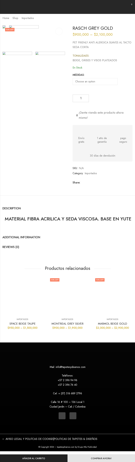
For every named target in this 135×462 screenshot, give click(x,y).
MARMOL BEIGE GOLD (112, 324)
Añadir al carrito (33, 458)
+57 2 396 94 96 (67, 380)
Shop (15, 18)
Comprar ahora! (101, 458)
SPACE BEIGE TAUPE (22, 324)
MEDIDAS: (78, 75)
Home (5, 18)
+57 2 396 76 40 (67, 385)
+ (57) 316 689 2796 (70, 393)
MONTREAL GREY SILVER (67, 324)
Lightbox (58, 31)
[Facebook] (72, 415)
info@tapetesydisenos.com (70, 367)
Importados (28, 18)
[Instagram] (62, 415)
